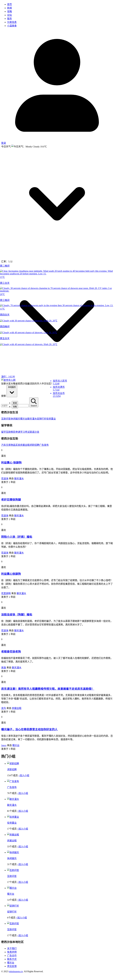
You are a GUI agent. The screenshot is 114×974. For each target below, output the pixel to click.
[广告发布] (13, 781)
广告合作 (12, 955)
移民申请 (15, 432)
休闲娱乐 (15, 418)
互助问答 (6, 418)
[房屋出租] (13, 834)
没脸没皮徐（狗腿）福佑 (16, 614)
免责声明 (12, 952)
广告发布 (44, 445)
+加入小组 (23, 775)
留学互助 (6, 432)
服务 (9, 18)
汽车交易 (6, 445)
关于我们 (12, 948)
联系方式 (12, 959)
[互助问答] (13, 870)
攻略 (9, 11)
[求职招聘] (13, 763)
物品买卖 (15, 445)
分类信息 (12, 22)
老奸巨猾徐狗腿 (11, 499)
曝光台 (23, 418)
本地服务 (12, 387)
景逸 (3, 667)
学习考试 (25, 432)
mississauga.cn (16, 971)
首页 (9, 4)
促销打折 (41, 418)
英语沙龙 (34, 432)
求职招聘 (34, 445)
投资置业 (51, 418)
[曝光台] (12, 888)
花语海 (4, 478)
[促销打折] (13, 906)
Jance (3, 745)
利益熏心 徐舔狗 (11, 462)
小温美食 (12, 25)
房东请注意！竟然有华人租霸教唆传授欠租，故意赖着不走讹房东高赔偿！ (47, 688)
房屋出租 (25, 445)
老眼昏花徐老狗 (11, 651)
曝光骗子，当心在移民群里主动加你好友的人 (29, 729)
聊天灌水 (32, 418)
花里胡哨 (6, 593)
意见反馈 (12, 966)
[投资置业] (13, 817)
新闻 (9, 8)
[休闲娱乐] (13, 852)
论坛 (9, 15)
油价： (8, 376)
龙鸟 (3, 708)
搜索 (3, 396)
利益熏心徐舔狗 (11, 573)
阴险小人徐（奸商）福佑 (16, 536)
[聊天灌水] (13, 799)
